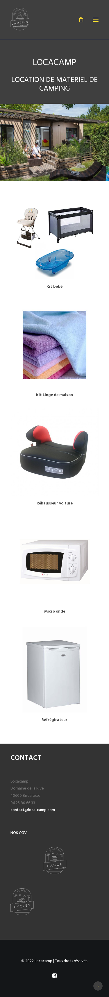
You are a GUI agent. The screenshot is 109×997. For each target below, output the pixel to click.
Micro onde (54, 611)
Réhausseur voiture (55, 503)
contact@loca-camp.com (32, 810)
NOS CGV (18, 833)
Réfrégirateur (54, 720)
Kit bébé (54, 286)
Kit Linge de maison (54, 395)
